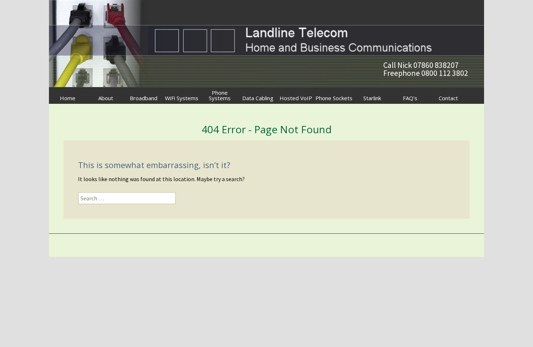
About (105, 98)
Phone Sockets (333, 98)
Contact (448, 98)
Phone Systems (220, 95)
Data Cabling (257, 98)
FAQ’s (410, 98)
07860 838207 (436, 65)
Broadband (143, 98)
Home (67, 98)
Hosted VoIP (296, 98)
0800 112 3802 (444, 73)
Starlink (372, 98)
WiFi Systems (181, 98)
